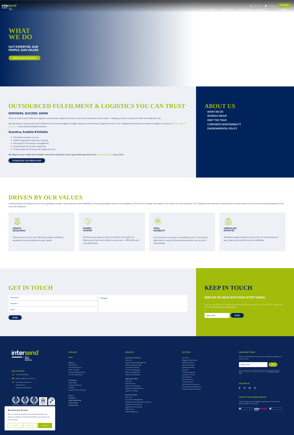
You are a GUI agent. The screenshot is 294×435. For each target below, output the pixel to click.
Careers (71, 395)
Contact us (72, 398)
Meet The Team (74, 370)
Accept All (45, 425)
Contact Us (272, 6)
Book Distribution (188, 363)
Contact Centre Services (133, 404)
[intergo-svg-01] (245, 408)
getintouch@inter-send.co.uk (25, 378)
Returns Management (132, 372)
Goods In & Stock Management (135, 363)
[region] (30, 418)
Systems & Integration (132, 375)
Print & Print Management (134, 400)
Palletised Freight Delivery (134, 388)
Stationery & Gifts (188, 367)
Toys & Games (187, 377)
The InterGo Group (75, 367)
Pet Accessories (187, 379)
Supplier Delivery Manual (77, 390)
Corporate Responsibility (77, 372)
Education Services (188, 375)
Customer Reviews (75, 385)
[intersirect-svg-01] (275, 408)
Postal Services (130, 383)
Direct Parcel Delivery (132, 386)
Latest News (73, 383)
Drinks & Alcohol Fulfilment (191, 389)
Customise (14, 425)
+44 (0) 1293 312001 (22, 374)
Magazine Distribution (189, 360)
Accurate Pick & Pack (132, 367)
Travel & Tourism (188, 382)
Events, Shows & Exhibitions (191, 387)
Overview (128, 360)
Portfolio (72, 387)
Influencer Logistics (188, 372)
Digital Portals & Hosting (133, 407)
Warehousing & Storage (133, 365)
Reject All (30, 425)
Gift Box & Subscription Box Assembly (138, 402)
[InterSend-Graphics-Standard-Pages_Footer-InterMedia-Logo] (260, 408)
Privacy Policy (73, 403)
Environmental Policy (76, 375)
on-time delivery (104, 154)
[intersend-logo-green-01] (9, 5)
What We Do (73, 365)
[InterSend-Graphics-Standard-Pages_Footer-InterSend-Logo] (25, 351)
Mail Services (129, 409)
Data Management (131, 412)
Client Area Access (75, 400)
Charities (185, 370)
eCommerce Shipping (132, 370)
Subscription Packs (188, 365)
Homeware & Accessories (190, 384)
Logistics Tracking (131, 391)
